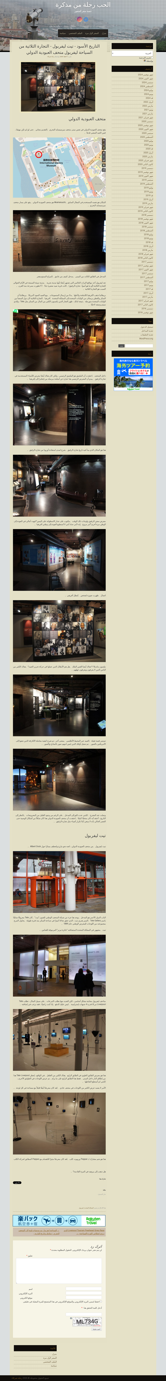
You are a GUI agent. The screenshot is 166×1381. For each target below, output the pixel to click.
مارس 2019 (147, 203)
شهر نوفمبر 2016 (145, 312)
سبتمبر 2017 (147, 273)
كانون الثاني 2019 (145, 211)
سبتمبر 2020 (147, 133)
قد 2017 (149, 289)
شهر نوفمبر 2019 (145, 172)
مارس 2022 (147, 106)
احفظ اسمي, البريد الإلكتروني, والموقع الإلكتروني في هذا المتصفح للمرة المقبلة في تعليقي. (61, 1301)
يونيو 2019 (148, 191)
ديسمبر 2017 (147, 262)
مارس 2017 (147, 297)
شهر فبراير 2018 (146, 254)
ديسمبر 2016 (147, 308)
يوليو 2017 (148, 281)
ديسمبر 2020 (147, 121)
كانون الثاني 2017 (145, 304)
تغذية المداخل (147, 331)
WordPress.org (146, 338)
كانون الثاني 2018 (145, 258)
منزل (104, 33)
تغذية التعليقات (146, 334)
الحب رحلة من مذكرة (83, 4)
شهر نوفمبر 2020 (145, 125)
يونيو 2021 (148, 110)
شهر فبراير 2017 (146, 301)
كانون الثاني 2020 (145, 164)
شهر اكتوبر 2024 (146, 78)
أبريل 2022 (148, 102)
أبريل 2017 (148, 293)
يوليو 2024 (148, 90)
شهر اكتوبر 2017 (146, 269)
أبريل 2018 (148, 246)
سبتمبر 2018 (147, 226)
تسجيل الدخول (147, 327)
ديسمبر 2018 (147, 215)
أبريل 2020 (148, 152)
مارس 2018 (147, 250)
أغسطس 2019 (146, 184)
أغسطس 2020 (146, 137)
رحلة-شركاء (50, 56)
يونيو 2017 (148, 285)
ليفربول (81, 1208)
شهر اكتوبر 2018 (146, 223)
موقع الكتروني (26, 1298)
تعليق (29, 1256)
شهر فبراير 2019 (146, 207)
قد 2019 (149, 195)
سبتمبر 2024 (147, 82)
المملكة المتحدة (89, 1208)
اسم (30, 1289)
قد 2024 (149, 98)
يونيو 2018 (148, 238)
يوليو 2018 (148, 234)
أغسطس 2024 (146, 86)
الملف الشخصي (75, 33)
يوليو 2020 (148, 141)
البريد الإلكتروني (25, 1293)
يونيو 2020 (148, 145)
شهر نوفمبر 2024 (145, 74)
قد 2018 (149, 242)
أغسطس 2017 (146, 277)
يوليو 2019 (148, 187)
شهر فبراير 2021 (146, 117)
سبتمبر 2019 (147, 180)
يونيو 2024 (148, 94)
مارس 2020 (147, 156)
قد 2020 (149, 149)
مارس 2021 (147, 113)
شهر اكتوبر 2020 (146, 129)
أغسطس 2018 (146, 230)
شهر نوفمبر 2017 (145, 265)
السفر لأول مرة (92, 33)
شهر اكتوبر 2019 (146, 176)
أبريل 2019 (148, 199)
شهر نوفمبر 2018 (145, 219)
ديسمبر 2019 (147, 168)
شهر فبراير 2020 (146, 160)
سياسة (63, 33)
